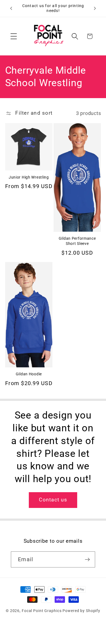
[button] (13, 36)
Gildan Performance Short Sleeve (77, 241)
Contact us (53, 500)
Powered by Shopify (81, 610)
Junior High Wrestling (29, 177)
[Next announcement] (95, 8)
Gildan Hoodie (29, 374)
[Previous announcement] (11, 8)
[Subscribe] (87, 559)
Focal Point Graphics (42, 610)
